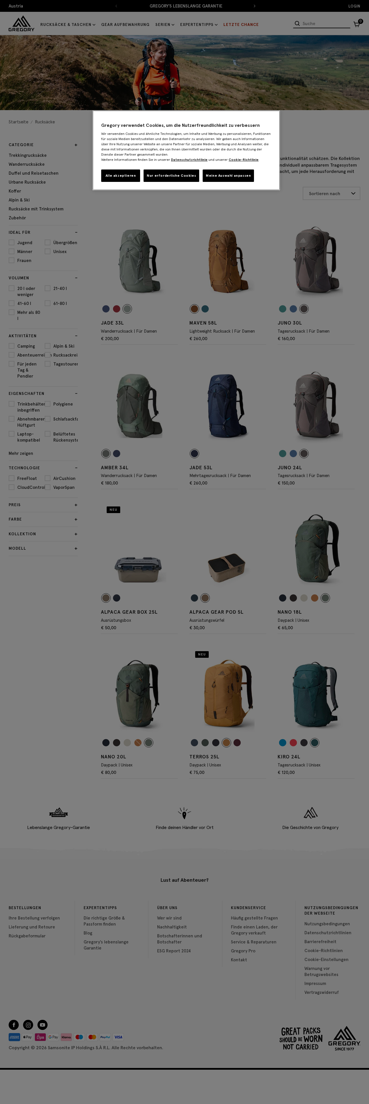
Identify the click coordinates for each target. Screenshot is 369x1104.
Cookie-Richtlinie (244, 159)
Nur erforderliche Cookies (171, 175)
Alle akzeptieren (121, 175)
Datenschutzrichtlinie (189, 159)
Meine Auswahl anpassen (228, 175)
